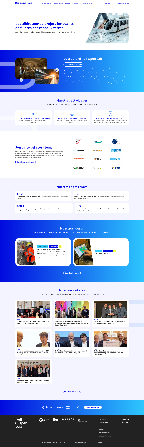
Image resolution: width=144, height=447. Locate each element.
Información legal (80, 443)
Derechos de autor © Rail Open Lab (53, 443)
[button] (109, 3)
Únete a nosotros (86, 3)
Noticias (75, 3)
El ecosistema (58, 3)
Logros (67, 3)
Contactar (99, 443)
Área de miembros (123, 3)
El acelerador (46, 3)
